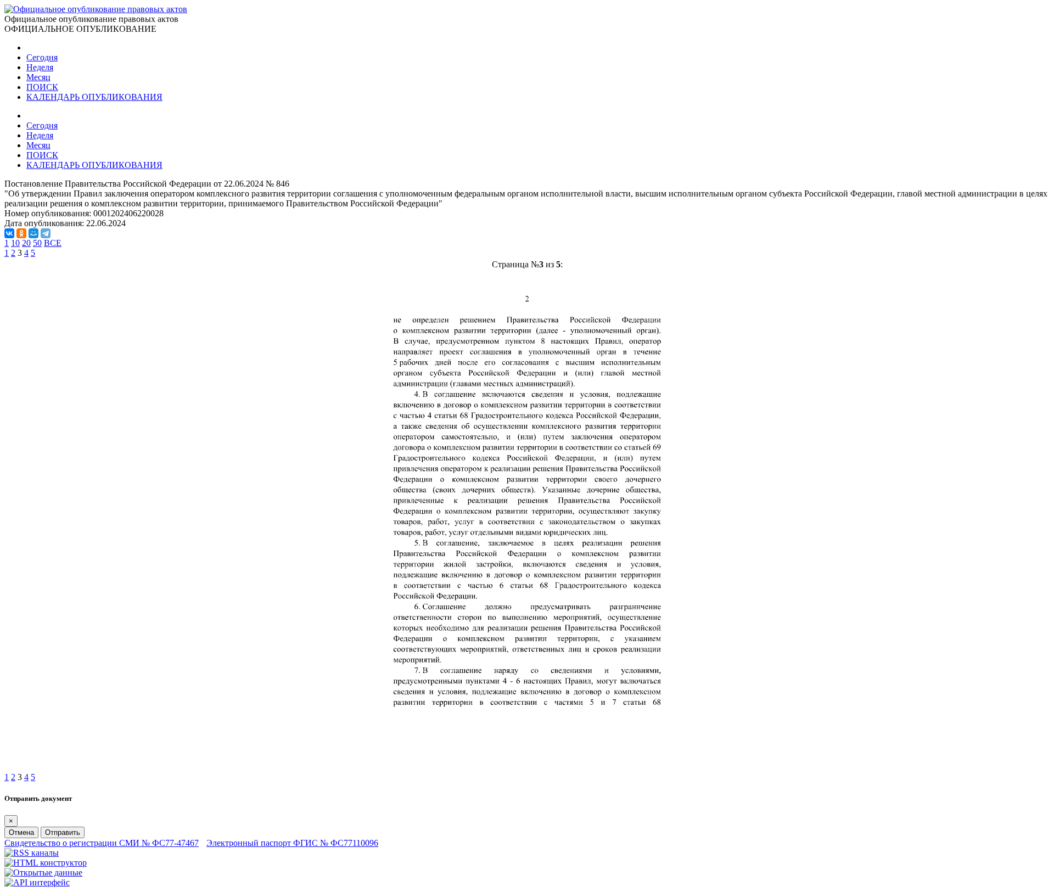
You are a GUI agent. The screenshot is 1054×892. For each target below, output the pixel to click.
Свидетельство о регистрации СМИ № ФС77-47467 (101, 843)
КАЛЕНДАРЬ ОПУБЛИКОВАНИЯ (94, 97)
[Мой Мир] (33, 233)
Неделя (39, 67)
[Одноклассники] (21, 233)
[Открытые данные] (43, 872)
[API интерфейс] (37, 882)
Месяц (38, 77)
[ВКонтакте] (9, 233)
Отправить (62, 832)
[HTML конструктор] (45, 862)
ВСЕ (52, 243)
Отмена (21, 832)
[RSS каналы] (31, 852)
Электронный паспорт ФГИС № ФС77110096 (292, 843)
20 (26, 243)
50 (37, 243)
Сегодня (42, 57)
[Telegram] (46, 233)
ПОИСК (42, 87)
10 (15, 243)
